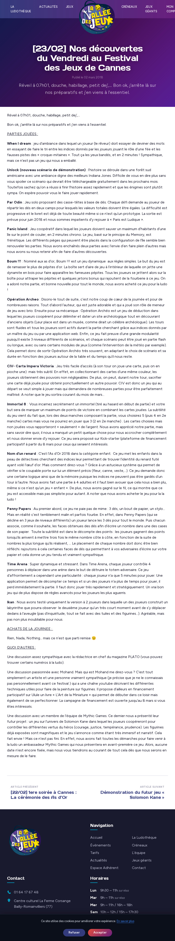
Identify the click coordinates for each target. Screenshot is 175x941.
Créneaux (129, 6)
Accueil (96, 837)
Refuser (74, 932)
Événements (100, 845)
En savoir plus (125, 921)
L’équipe (138, 853)
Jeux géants (151, 9)
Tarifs (94, 853)
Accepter (100, 932)
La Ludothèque (21, 9)
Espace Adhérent (104, 868)
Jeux (69, 6)
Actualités (48, 6)
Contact (139, 868)
